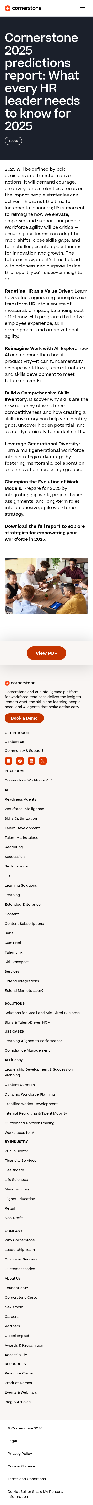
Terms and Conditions (27, 1479)
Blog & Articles (18, 1402)
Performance (16, 866)
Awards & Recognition (24, 1345)
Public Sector (16, 1151)
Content (12, 914)
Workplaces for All (20, 1132)
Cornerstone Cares (21, 1297)
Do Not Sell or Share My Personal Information (36, 1494)
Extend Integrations (22, 981)
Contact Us (14, 741)
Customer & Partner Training (30, 1123)
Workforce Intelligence (24, 809)
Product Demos (18, 1382)
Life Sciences (16, 1179)
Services (12, 971)
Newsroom (14, 1307)
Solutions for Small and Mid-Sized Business (42, 1012)
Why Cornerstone (20, 1240)
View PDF (46, 653)
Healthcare (14, 1170)
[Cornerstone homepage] (46, 683)
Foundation (15, 1288)
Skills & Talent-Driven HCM (28, 1022)
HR (7, 875)
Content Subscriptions (24, 923)
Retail (10, 1208)
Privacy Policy (20, 1453)
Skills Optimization (21, 818)
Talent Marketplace (21, 837)
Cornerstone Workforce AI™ (28, 780)
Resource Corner (19, 1373)
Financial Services (20, 1160)
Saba (9, 933)
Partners (12, 1326)
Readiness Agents (20, 799)
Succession (15, 856)
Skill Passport (17, 962)
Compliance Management (27, 1050)
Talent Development (22, 828)
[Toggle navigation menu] (80, 8)
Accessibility (16, 1355)
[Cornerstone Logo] (23, 8)
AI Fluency (14, 1060)
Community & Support (24, 750)
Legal (12, 1441)
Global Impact (17, 1335)
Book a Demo (24, 718)
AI (6, 789)
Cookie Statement (23, 1466)
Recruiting (14, 847)
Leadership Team (20, 1249)
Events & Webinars (21, 1392)
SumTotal (13, 942)
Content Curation (20, 1084)
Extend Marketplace (22, 990)
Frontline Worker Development (31, 1104)
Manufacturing (18, 1189)
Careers (12, 1316)
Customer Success (21, 1259)
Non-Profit (14, 1218)
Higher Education (20, 1198)
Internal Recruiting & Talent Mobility (36, 1113)
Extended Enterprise (23, 904)
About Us (13, 1278)
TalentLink (13, 952)
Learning (12, 895)
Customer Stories (20, 1268)
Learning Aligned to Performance (34, 1040)
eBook (13, 141)
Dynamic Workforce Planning (30, 1094)
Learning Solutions (21, 885)
